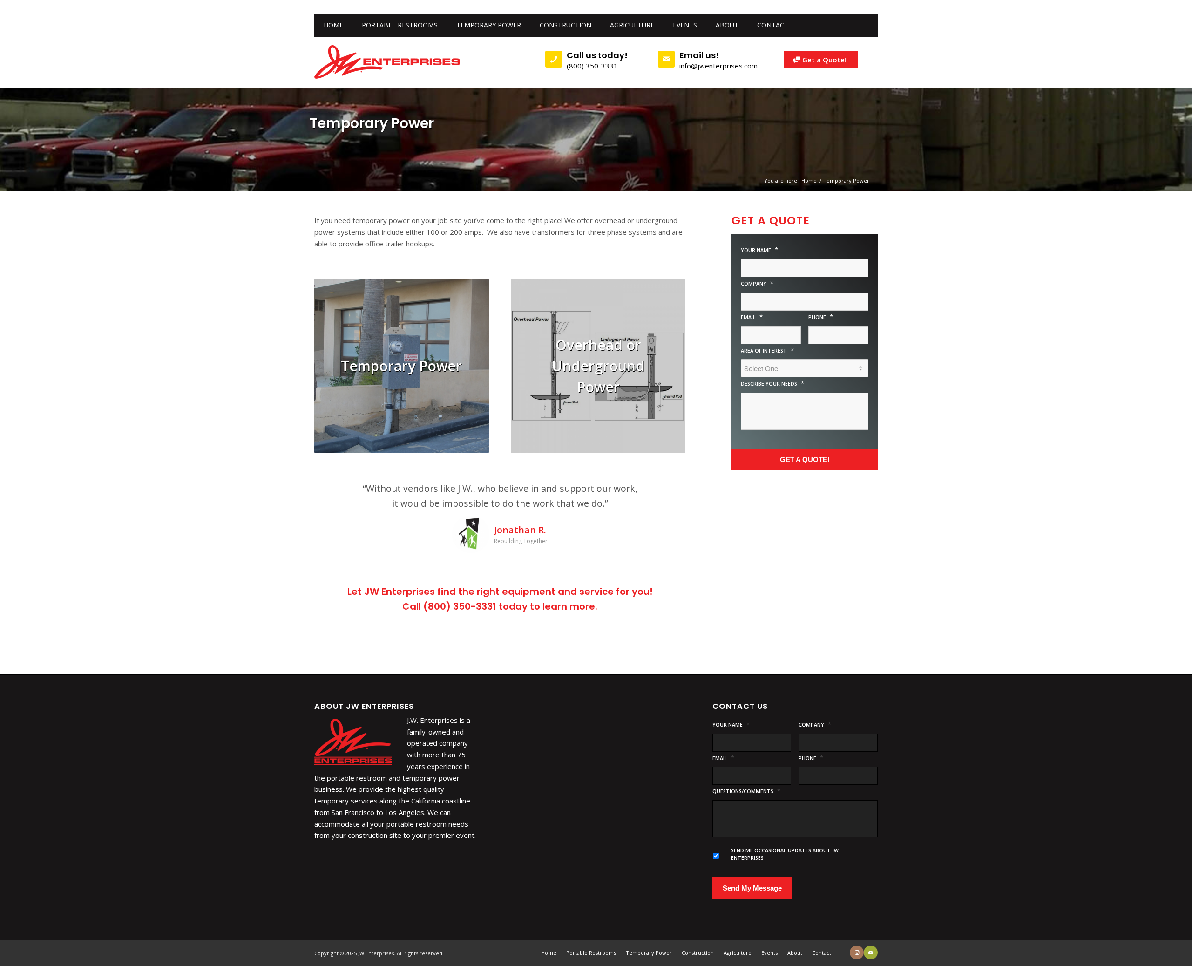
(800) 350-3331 (592, 65)
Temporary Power (372, 123)
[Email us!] (666, 59)
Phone (820, 317)
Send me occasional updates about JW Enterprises (785, 884)
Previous (335, 495)
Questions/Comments (746, 821)
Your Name (759, 250)
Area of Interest (767, 350)
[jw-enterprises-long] (387, 62)
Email (752, 317)
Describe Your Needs (772, 384)
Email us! (699, 55)
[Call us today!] (553, 59)
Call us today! (597, 55)
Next (664, 495)
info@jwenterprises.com (718, 65)
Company (757, 283)
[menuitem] (333, 25)
